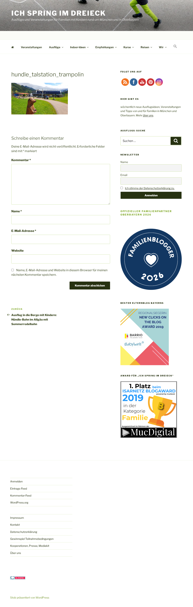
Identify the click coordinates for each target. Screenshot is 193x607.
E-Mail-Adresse (23, 231)
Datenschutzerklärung (23, 531)
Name (16, 211)
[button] (175, 46)
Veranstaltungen (31, 47)
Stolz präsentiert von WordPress (29, 597)
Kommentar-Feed (20, 495)
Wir (161, 47)
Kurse (127, 47)
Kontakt (15, 524)
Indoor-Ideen (78, 47)
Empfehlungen (104, 47)
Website (17, 250)
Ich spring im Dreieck (58, 13)
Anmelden (16, 481)
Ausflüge (54, 47)
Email (123, 175)
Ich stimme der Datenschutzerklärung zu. (150, 188)
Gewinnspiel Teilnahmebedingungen (32, 538)
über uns (148, 115)
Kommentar (21, 160)
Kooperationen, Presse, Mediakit (29, 545)
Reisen (145, 47)
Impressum (17, 517)
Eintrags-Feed (18, 488)
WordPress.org (19, 502)
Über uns (15, 552)
